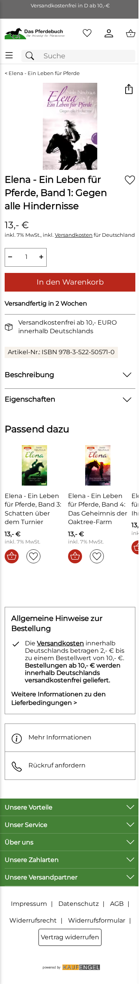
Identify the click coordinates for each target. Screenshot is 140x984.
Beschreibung (29, 375)
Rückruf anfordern (57, 765)
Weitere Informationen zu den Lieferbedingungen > (58, 698)
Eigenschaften (30, 399)
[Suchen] (32, 56)
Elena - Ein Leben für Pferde (44, 73)
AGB (117, 903)
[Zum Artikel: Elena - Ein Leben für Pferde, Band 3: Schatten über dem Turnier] (34, 465)
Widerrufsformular (96, 920)
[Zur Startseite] (35, 33)
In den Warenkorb (70, 282)
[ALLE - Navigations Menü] (9, 55)
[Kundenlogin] (109, 33)
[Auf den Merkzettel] (130, 180)
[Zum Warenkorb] (130, 33)
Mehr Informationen (59, 737)
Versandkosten (74, 235)
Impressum (29, 903)
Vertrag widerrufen (70, 937)
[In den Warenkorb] (12, 556)
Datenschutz (78, 903)
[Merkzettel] (87, 33)
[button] (128, 89)
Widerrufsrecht (33, 920)
